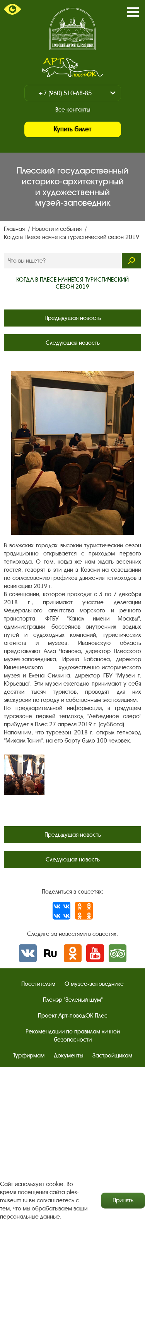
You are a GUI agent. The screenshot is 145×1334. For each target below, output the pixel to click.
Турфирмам (28, 1055)
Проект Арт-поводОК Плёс (72, 1015)
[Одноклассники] (84, 911)
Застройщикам (112, 1055)
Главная (15, 228)
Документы (68, 1055)
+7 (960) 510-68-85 (65, 93)
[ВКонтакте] (61, 911)
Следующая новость (73, 342)
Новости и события (57, 228)
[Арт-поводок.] (72, 67)
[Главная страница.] (72, 29)
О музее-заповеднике (94, 983)
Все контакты (72, 109)
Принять (123, 1200)
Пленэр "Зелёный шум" (72, 999)
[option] (24, 775)
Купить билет (72, 129)
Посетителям (38, 983)
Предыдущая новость (72, 318)
